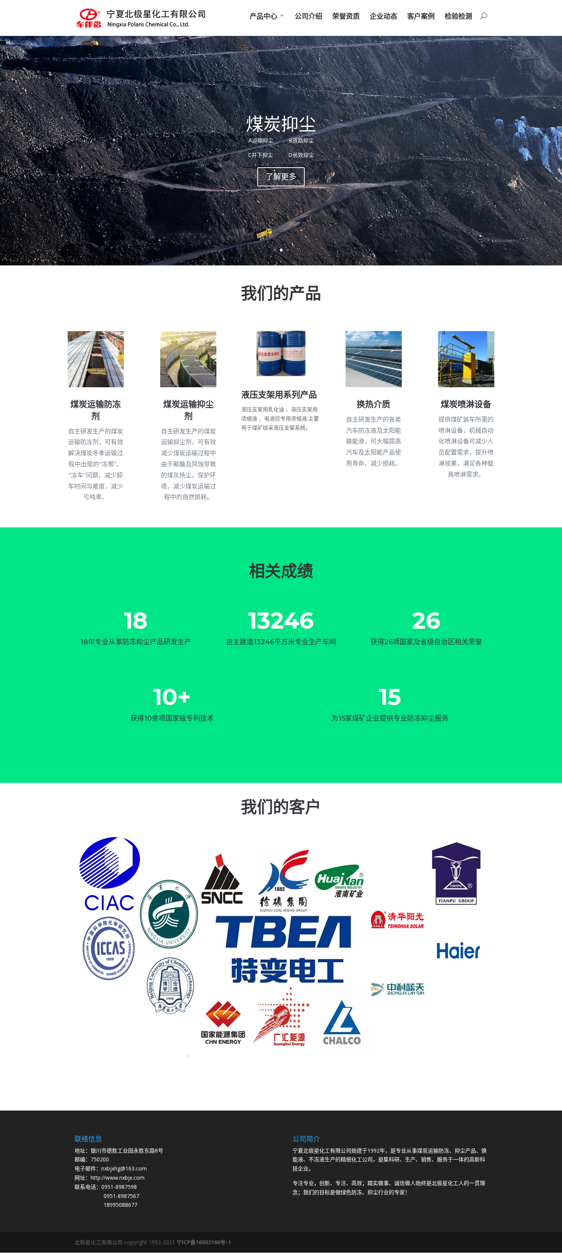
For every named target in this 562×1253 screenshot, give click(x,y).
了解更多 (281, 176)
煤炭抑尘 (281, 123)
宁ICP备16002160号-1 (204, 1242)
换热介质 (373, 404)
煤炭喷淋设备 (466, 404)
